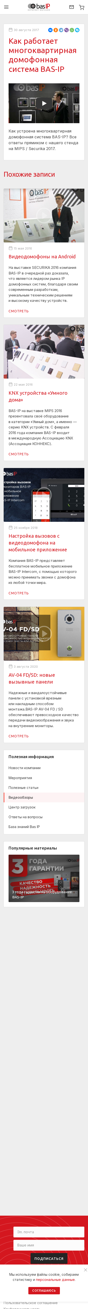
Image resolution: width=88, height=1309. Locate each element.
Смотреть (19, 311)
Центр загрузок (22, 807)
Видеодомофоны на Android (42, 256)
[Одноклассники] (56, 30)
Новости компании (25, 768)
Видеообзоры (21, 797)
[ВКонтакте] (50, 30)
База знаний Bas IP (24, 827)
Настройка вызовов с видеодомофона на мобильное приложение (38, 542)
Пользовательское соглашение (31, 1303)
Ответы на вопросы (26, 817)
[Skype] (77, 30)
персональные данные (55, 1279)
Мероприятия (20, 778)
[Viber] (66, 30)
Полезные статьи (23, 787)
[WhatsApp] (72, 30)
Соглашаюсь (44, 1290)
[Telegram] (61, 30)
